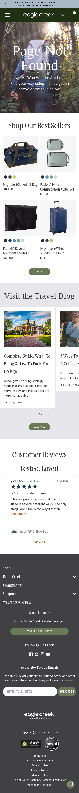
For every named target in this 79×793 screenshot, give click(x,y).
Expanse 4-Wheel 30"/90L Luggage (53, 251)
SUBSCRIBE (66, 691)
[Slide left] (30, 414)
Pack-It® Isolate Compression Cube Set (57, 187)
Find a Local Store (39, 631)
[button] (71, 15)
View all (39, 271)
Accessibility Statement (40, 760)
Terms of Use (39, 765)
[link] (39, 531)
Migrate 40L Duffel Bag (20, 185)
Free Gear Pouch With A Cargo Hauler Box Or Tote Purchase (35, 4)
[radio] (5, 177)
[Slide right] (48, 414)
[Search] (63, 15)
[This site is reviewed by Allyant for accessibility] (52, 750)
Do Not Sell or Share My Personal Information (39, 779)
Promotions (39, 755)
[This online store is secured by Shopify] (30, 747)
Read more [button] (19, 514)
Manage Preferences (39, 784)
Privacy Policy (39, 770)
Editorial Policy (39, 775)
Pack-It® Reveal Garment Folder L (16, 251)
